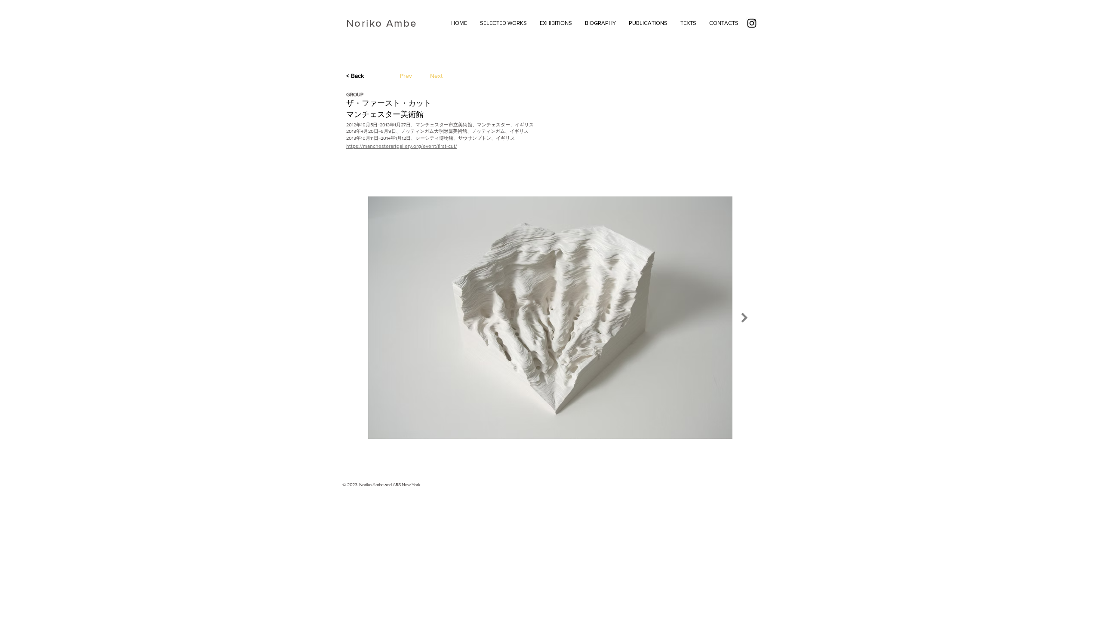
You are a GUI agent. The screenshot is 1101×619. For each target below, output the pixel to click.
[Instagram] (752, 23)
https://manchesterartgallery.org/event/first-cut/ (401, 146)
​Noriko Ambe (381, 23)
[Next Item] (744, 317)
